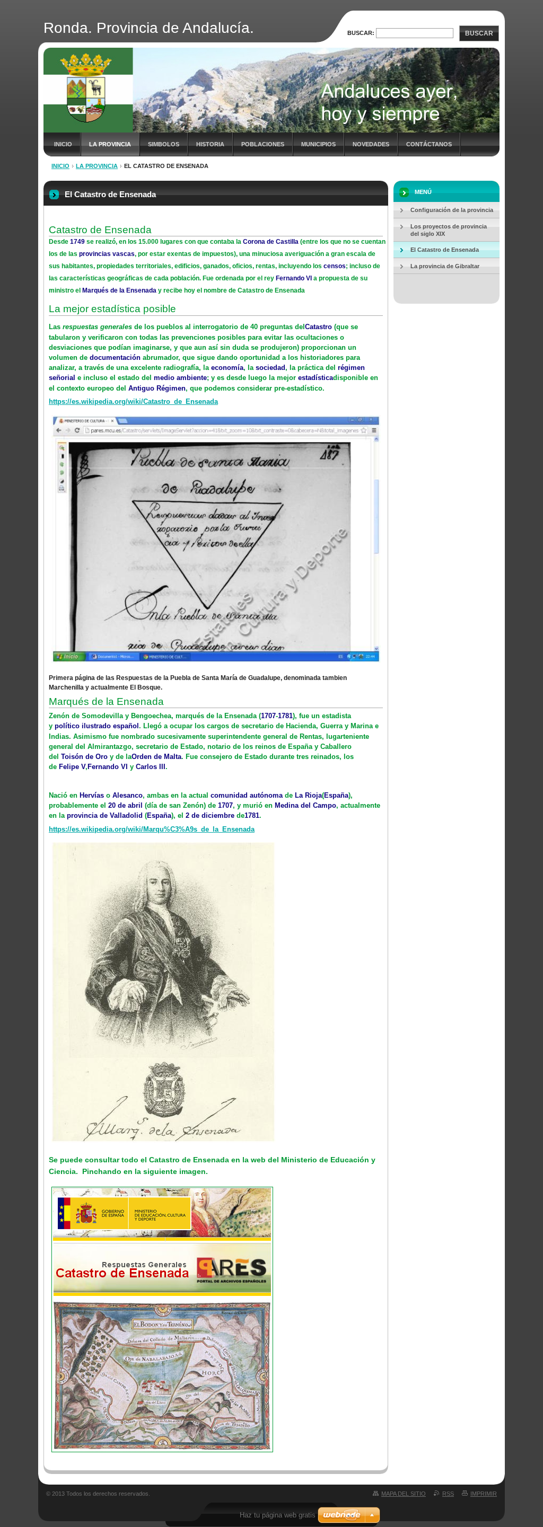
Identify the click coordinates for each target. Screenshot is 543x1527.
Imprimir (483, 1493)
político (67, 726)
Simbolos (163, 144)
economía (227, 368)
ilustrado (96, 726)
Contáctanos (429, 144)
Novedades (371, 144)
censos (334, 266)
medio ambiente (180, 378)
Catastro (318, 327)
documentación (115, 357)
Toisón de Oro (84, 757)
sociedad (270, 368)
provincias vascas (107, 254)
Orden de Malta (156, 757)
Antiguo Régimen (157, 388)
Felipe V (72, 767)
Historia (210, 144)
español (126, 726)
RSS (448, 1493)
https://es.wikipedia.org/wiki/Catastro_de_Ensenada (133, 401)
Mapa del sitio (403, 1493)
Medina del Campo (305, 805)
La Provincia (110, 144)
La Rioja (308, 795)
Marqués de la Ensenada (119, 290)
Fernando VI (294, 278)
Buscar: (360, 33)
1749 (77, 242)
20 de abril (125, 805)
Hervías (92, 795)
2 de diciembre (210, 815)
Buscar (479, 33)
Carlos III (150, 767)
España (336, 795)
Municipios (318, 144)
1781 (285, 716)
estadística (315, 378)
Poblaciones (262, 144)
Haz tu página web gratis (278, 1515)
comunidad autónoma (247, 795)
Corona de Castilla (271, 242)
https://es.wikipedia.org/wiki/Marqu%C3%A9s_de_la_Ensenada (152, 829)
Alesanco (127, 795)
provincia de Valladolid (105, 815)
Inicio (63, 144)
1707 (268, 716)
